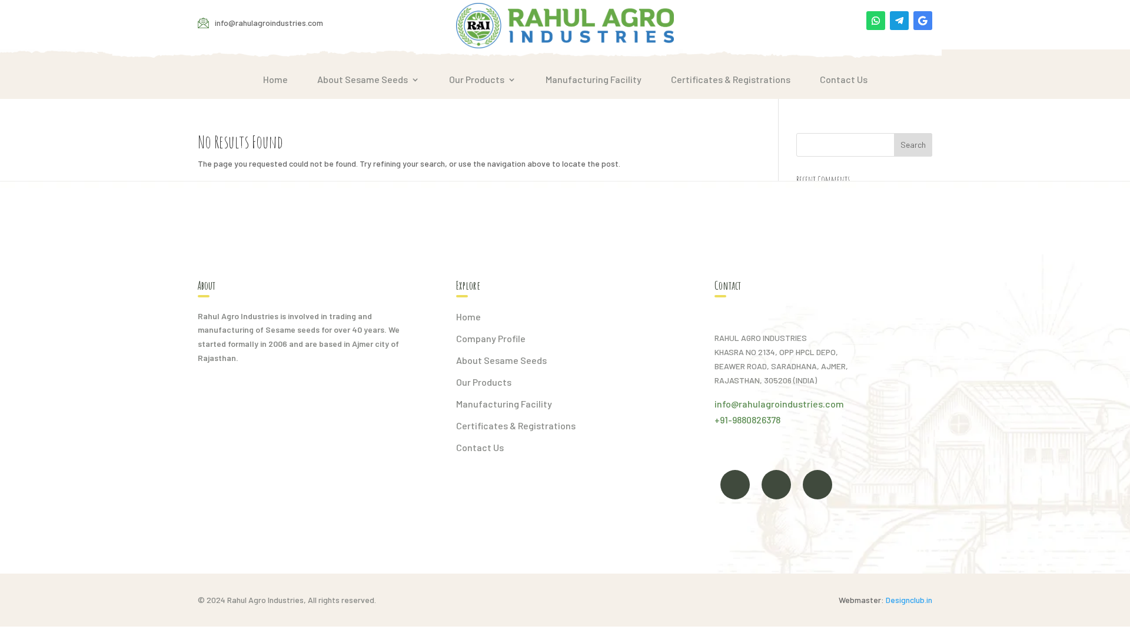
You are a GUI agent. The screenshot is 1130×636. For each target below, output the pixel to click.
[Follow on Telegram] (899, 20)
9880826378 (756, 419)
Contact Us (844, 79)
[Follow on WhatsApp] (875, 20)
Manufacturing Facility (594, 79)
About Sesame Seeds (362, 79)
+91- (723, 419)
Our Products (476, 79)
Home (275, 79)
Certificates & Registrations (730, 79)
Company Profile (491, 338)
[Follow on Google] (922, 20)
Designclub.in (909, 600)
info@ (726, 403)
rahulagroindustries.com (791, 403)
